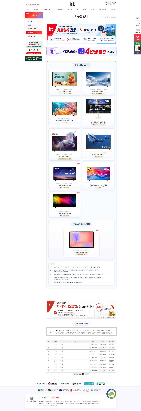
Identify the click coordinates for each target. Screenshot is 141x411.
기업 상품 (69, 9)
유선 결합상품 (46, 9)
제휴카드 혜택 (31, 36)
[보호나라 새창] (65, 381)
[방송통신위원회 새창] (52, 381)
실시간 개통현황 (32, 28)
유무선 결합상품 (58, 9)
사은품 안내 (31, 32)
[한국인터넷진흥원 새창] (77, 381)
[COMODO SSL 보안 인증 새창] (100, 381)
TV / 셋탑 (35, 9)
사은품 (92, 9)
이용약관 (44, 397)
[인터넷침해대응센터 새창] (89, 381)
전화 (77, 9)
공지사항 (30, 21)
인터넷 (27, 9)
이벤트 (29, 25)
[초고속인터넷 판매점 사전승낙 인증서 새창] (111, 389)
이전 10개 (76, 374)
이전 (80, 374)
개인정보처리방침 (55, 397)
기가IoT (84, 9)
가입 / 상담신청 (102, 9)
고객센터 (113, 9)
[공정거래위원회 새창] (40, 381)
